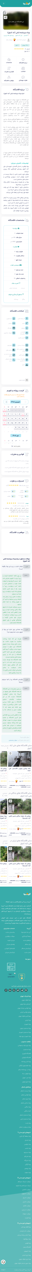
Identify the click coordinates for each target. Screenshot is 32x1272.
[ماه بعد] (6, 401)
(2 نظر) (26, 51)
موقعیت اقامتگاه (9, 80)
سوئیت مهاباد (27, 1214)
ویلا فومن (28, 1243)
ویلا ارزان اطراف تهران (25, 1259)
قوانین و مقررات (9, 71)
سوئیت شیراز (27, 1197)
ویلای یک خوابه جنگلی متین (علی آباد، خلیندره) (19, 817)
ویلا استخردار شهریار (25, 1032)
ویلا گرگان (28, 1164)
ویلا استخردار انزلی (25, 1119)
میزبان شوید (11, 940)
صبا (18, 39)
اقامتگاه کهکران (26, 1057)
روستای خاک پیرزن (9, 35)
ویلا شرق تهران (26, 1081)
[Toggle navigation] (3, 3)
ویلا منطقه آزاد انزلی (25, 1136)
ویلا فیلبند (28, 1218)
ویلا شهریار (27, 1024)
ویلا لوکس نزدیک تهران (24, 1008)
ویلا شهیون (27, 1251)
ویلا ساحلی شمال (26, 1103)
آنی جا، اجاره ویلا (26, 932)
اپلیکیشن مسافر (26, 948)
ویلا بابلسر (28, 1148)
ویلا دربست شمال (26, 1091)
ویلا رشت (28, 1123)
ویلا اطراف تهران (26, 1000)
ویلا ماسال (28, 1140)
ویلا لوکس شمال (26, 1095)
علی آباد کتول (18, 35)
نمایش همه (5, 745)
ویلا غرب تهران (26, 1077)
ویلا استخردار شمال (25, 1115)
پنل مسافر (28, 944)
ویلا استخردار (27, 1049)
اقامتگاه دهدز (27, 1247)
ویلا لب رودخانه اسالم (24, 1069)
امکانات (23, 71)
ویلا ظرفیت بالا (26, 1073)
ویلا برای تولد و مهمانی (24, 1045)
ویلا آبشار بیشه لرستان (24, 1235)
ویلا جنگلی (28, 1107)
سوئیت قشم (27, 1206)
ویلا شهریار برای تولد (25, 1036)
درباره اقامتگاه (23, 62)
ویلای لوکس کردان (25, 1012)
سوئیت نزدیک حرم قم (24, 1181)
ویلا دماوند (28, 1172)
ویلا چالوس (27, 1144)
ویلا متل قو (27, 1156)
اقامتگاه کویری (26, 1053)
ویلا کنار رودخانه (26, 1061)
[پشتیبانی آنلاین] (3, 1262)
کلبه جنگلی (27, 1111)
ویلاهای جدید (27, 940)
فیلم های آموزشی (10, 948)
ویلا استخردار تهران (25, 1028)
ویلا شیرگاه (27, 1160)
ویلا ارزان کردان (26, 1255)
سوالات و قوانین (10, 936)
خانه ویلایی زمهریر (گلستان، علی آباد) (19, 769)
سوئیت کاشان (26, 1189)
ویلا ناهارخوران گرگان (25, 1065)
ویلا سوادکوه (27, 1239)
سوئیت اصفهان (26, 1193)
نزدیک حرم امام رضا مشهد (23, 1185)
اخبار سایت (27, 952)
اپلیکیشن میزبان (10, 952)
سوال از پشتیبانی (13, 740)
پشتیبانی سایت (10, 932)
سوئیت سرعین (26, 1210)
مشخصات (9, 62)
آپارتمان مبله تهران (25, 1004)
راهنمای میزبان (10, 944)
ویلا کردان (28, 1020)
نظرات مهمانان (23, 80)
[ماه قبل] (25, 401)
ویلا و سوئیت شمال (25, 1127)
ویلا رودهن (27, 1168)
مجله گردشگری (26, 936)
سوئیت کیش (27, 1202)
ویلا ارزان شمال (26, 1099)
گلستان (26, 35)
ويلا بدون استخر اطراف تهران (22, 1263)
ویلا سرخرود (27, 1152)
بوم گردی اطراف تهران (25, 1016)
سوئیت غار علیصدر (25, 1231)
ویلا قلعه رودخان (26, 1227)
